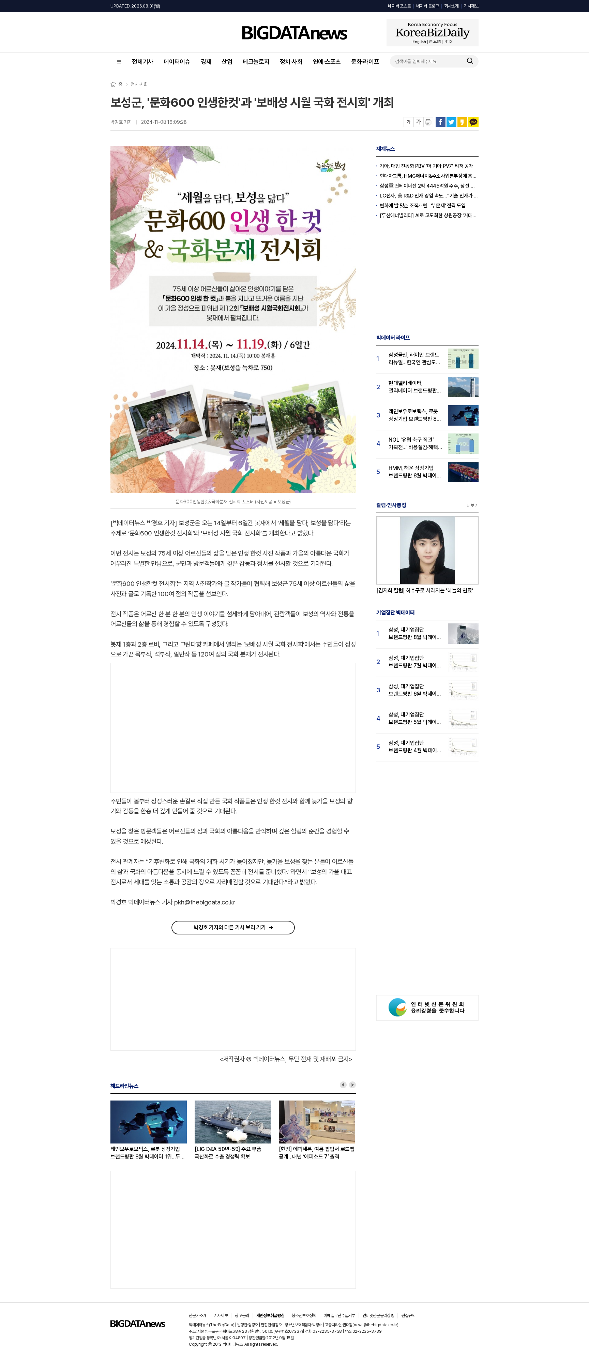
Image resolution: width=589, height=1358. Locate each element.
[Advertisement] (168, 728)
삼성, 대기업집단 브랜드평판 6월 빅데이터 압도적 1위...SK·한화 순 (415, 690)
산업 (227, 61)
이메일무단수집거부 (339, 1315)
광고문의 (242, 1315)
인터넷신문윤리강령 (378, 1315)
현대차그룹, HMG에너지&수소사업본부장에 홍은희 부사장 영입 (429, 176)
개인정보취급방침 (270, 1315)
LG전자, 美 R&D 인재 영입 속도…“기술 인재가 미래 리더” (429, 196)
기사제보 (471, 6)
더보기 (473, 505)
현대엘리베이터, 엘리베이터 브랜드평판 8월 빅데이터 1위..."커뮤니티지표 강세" (413, 387)
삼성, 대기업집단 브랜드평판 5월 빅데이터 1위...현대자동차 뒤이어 (415, 718)
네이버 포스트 (399, 6)
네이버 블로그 (427, 6)
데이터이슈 (177, 61)
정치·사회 (291, 61)
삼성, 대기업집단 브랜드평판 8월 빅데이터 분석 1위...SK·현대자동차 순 (415, 633)
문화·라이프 (365, 61)
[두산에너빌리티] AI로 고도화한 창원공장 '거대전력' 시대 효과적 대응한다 (429, 215)
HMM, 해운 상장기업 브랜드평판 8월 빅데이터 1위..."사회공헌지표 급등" (415, 472)
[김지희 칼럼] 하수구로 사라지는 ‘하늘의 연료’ (424, 590)
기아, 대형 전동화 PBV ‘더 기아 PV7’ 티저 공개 (426, 166)
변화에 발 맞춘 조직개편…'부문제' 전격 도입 (423, 206)
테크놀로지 (256, 61)
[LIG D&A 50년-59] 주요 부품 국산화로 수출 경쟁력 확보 (228, 1153)
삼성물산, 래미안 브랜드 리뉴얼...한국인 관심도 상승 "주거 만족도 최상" (414, 359)
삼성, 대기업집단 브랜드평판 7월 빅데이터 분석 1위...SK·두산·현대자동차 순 (415, 662)
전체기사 (142, 61)
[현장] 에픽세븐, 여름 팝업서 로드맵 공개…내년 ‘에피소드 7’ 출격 (316, 1153)
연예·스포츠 (327, 61)
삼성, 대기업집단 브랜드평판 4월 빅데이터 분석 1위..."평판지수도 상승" (415, 747)
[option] (152, 1131)
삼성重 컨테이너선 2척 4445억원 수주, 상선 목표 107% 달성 (429, 186)
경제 (206, 61)
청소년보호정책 (303, 1315)
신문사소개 (198, 1315)
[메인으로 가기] (137, 1325)
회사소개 (451, 6)
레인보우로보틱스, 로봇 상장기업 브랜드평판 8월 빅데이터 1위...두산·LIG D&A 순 (147, 1153)
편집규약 (408, 1315)
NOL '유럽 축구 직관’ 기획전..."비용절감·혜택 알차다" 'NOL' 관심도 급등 (413, 444)
